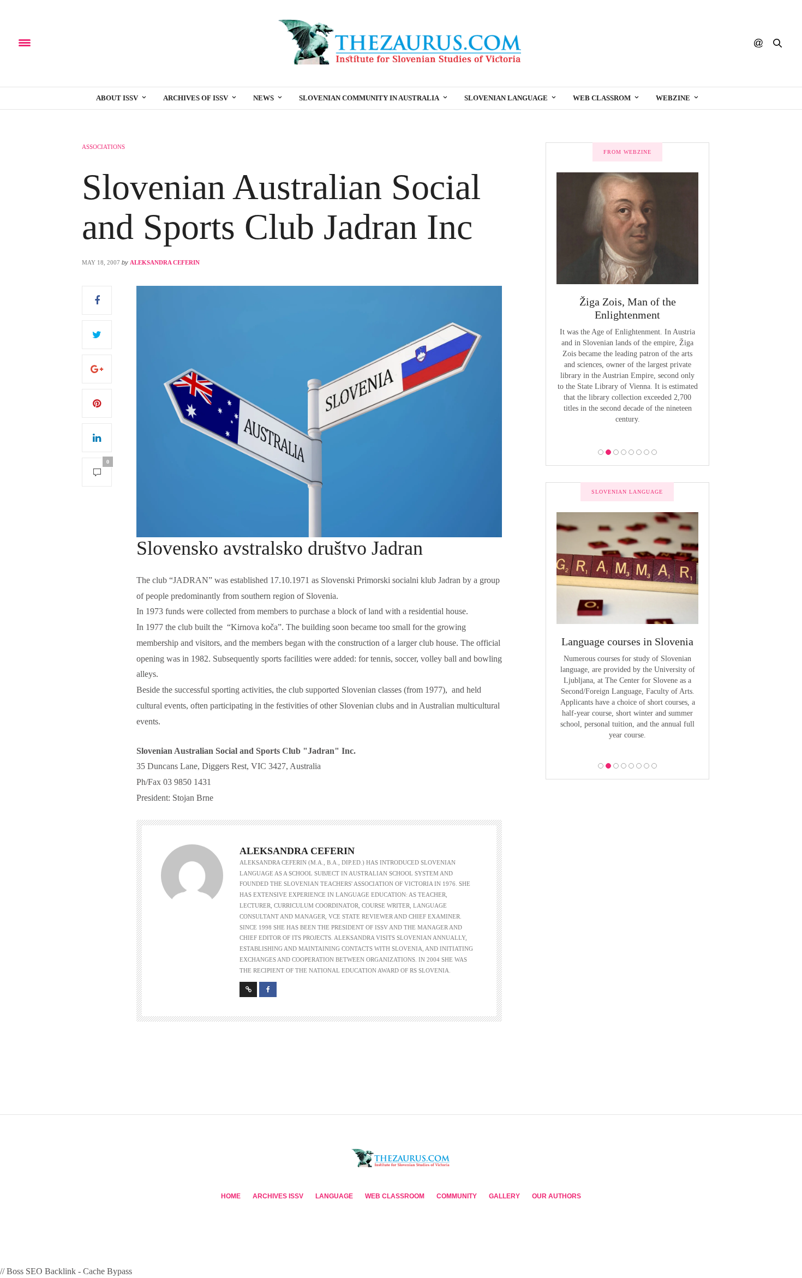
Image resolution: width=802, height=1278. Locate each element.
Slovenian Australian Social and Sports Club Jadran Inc (281, 207)
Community (456, 1196)
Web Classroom (394, 1196)
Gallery (504, 1196)
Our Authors (556, 1196)
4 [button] (623, 452)
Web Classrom (602, 98)
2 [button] (608, 452)
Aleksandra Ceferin (165, 262)
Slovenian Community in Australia (369, 98)
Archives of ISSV (195, 98)
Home (231, 1196)
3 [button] (616, 452)
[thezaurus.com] (401, 43)
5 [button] (631, 452)
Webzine (673, 98)
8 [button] (654, 452)
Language (334, 1196)
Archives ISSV (278, 1196)
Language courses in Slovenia (627, 641)
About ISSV (117, 98)
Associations (103, 146)
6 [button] (639, 452)
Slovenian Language (506, 98)
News (263, 98)
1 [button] (600, 452)
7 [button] (646, 452)
